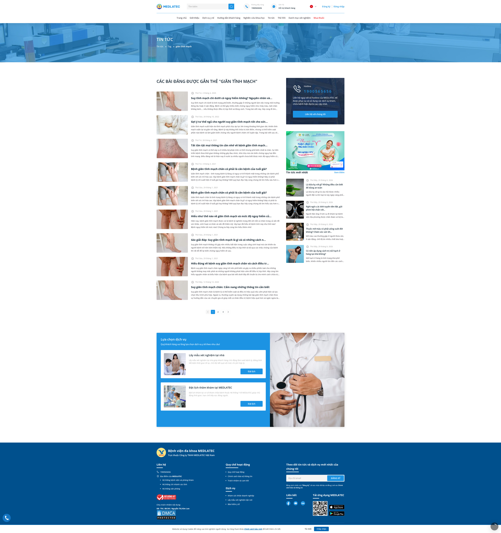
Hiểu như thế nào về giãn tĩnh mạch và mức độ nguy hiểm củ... (231, 216)
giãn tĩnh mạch (184, 46)
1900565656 (165, 472)
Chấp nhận (321, 529)
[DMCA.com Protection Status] (166, 514)
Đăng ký (326, 6)
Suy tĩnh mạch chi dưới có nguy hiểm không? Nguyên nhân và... (231, 98)
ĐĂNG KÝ (335, 478)
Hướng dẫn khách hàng (228, 17)
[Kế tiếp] (228, 312)
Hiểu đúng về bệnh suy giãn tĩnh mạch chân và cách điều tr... (230, 263)
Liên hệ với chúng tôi (315, 114)
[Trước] (208, 312)
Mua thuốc (319, 17)
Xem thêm (339, 172)
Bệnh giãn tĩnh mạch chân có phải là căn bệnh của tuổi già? (229, 169)
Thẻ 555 (281, 17)
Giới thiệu (194, 17)
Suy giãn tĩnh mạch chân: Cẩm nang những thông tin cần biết (230, 287)
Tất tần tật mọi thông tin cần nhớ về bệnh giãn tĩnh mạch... (229, 145)
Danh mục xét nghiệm (300, 17)
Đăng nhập (339, 6)
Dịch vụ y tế (208, 17)
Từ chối (308, 529)
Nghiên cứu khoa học (254, 17)
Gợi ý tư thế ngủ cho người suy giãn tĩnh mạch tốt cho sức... (229, 121)
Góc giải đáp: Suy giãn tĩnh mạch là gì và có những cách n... (228, 240)
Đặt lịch (251, 371)
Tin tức (271, 17)
